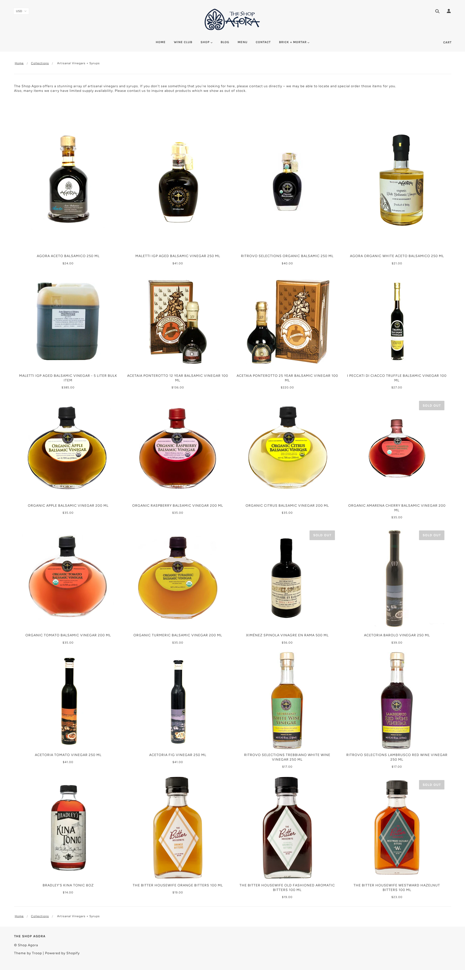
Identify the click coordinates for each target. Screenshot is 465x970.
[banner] (232, 19)
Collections (40, 63)
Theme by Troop (28, 953)
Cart (447, 42)
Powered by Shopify (62, 953)
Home (19, 63)
